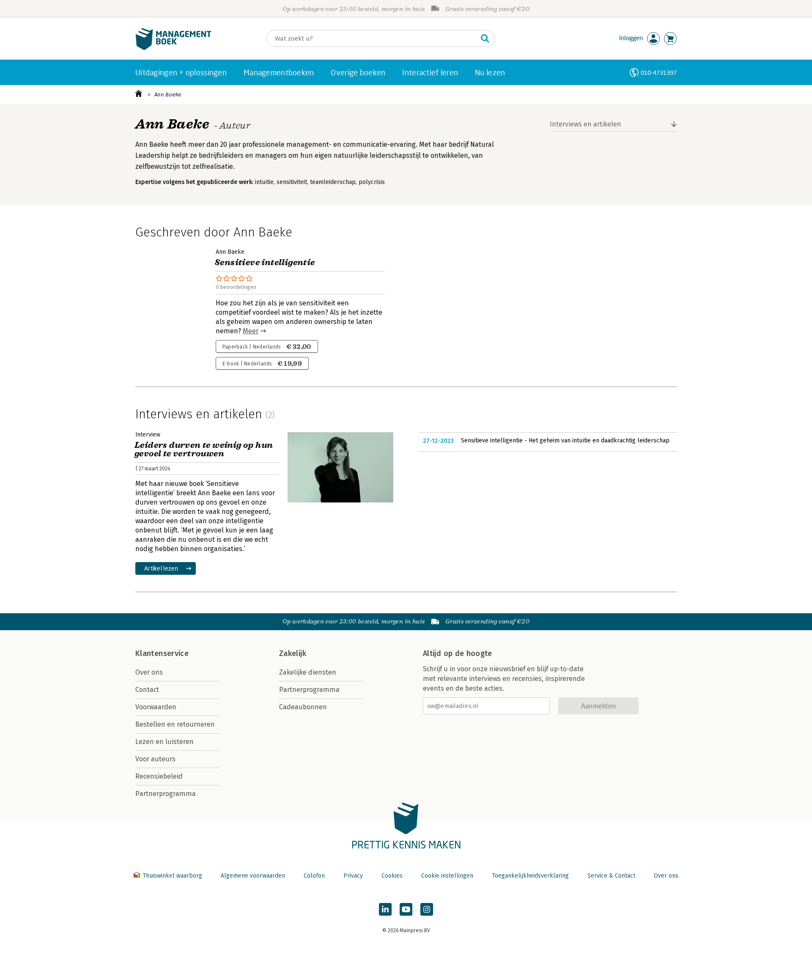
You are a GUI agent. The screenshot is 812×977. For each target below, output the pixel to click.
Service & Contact (611, 875)
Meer (250, 331)
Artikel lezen (161, 568)
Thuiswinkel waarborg (172, 875)
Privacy (353, 875)
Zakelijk (292, 653)
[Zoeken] (485, 38)
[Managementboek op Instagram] (426, 909)
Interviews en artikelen (585, 124)
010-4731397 (659, 72)
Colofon (314, 875)
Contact (147, 690)
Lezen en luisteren (164, 742)
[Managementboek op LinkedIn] (385, 909)
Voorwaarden (155, 707)
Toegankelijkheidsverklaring (530, 875)
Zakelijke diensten (307, 672)
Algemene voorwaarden (253, 875)
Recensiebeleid (159, 776)
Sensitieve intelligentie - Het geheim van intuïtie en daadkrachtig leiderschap (565, 440)
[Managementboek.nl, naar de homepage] (173, 48)
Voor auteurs (155, 759)
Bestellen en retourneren (175, 724)
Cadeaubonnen (303, 707)
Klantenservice (162, 653)
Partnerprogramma (165, 794)
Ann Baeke (167, 94)
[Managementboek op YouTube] (406, 909)
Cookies (392, 875)
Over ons (149, 672)
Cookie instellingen (447, 875)
